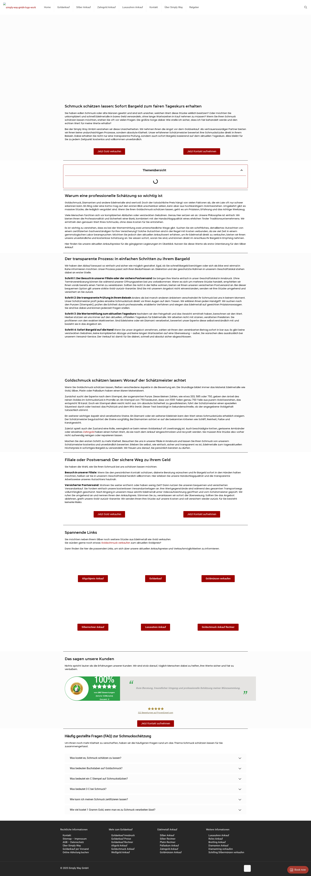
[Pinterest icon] (236, 868)
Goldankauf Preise (121, 838)
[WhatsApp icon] (222, 868)
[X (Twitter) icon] (229, 868)
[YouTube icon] (232, 868)
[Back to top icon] (247, 868)
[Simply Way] (19, 7)
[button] (241, 170)
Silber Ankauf (167, 835)
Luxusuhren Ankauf (218, 835)
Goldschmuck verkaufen (115, 542)
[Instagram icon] (239, 868)
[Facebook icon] (226, 868)
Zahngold (88, 432)
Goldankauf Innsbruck (123, 835)
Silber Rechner (167, 838)
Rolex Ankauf (215, 838)
